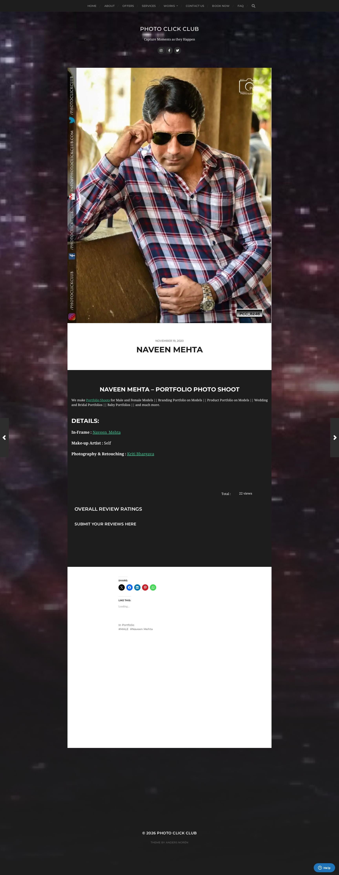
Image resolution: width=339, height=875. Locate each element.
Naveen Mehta (142, 629)
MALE (124, 629)
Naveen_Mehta (107, 432)
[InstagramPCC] (161, 50)
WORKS (169, 6)
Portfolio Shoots (98, 400)
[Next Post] (334, 437)
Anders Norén (177, 842)
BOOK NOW (221, 6)
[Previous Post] (4, 437)
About (109, 6)
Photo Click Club (169, 29)
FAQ (241, 6)
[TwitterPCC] (177, 50)
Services (149, 6)
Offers (128, 6)
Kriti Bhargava (140, 454)
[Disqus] (169, 698)
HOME (92, 6)
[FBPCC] (169, 50)
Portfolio (128, 625)
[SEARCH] (253, 6)
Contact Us (195, 6)
